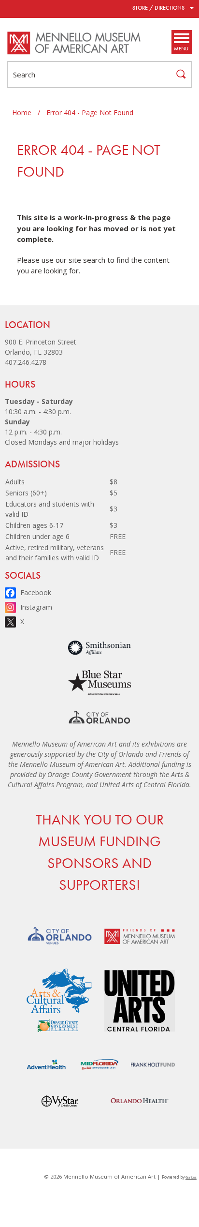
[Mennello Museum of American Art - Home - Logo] (74, 43)
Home (21, 112)
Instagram (36, 607)
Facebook (35, 592)
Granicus (191, 1177)
